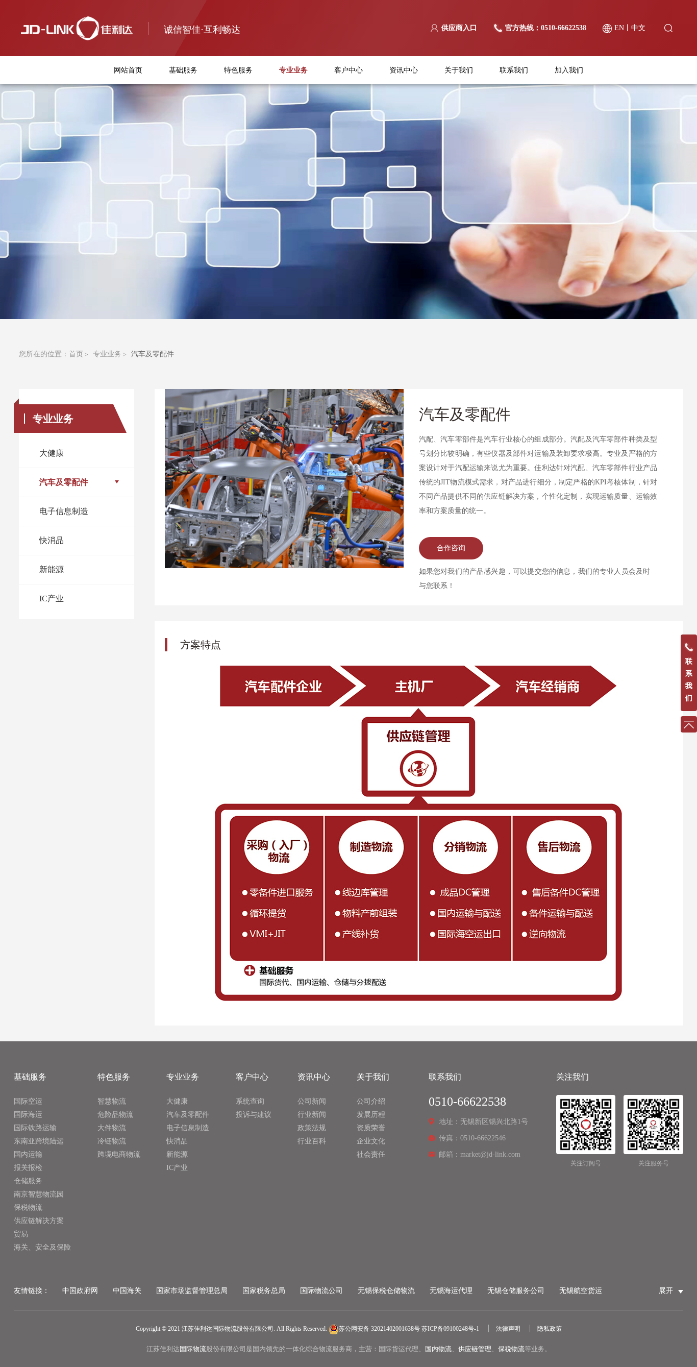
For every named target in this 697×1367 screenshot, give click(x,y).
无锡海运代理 (451, 1291)
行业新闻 (311, 1114)
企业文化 (371, 1141)
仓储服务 (28, 1181)
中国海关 (127, 1291)
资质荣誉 (371, 1128)
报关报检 (28, 1167)
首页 (76, 354)
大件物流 (111, 1128)
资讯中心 (403, 70)
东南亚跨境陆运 (39, 1141)
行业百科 (311, 1141)
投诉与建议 (253, 1114)
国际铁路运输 (35, 1128)
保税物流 (28, 1207)
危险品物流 (115, 1114)
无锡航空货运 (580, 1291)
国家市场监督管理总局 (192, 1291)
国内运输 (28, 1154)
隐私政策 (549, 1328)
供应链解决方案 (39, 1221)
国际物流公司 (321, 1291)
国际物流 (193, 1349)
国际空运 (28, 1101)
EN (619, 28)
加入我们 (569, 70)
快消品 (51, 540)
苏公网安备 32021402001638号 (379, 1328)
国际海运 (28, 1114)
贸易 (21, 1234)
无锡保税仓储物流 (386, 1291)
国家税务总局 (263, 1291)
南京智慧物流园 (39, 1194)
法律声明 (508, 1328)
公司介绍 (371, 1101)
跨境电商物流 (118, 1154)
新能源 (51, 569)
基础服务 (183, 70)
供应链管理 (474, 1349)
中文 (638, 28)
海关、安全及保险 (42, 1247)
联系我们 (514, 70)
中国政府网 (80, 1291)
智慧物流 (111, 1101)
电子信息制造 (63, 511)
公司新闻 (311, 1101)
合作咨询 (451, 548)
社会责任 (371, 1154)
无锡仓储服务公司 (515, 1291)
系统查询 (250, 1101)
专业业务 (293, 70)
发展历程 (371, 1114)
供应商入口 (459, 28)
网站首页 (128, 70)
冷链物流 (111, 1141)
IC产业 (51, 598)
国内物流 (438, 1349)
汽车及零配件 (63, 482)
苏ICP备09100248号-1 (450, 1328)
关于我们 (458, 70)
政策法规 (311, 1128)
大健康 (51, 453)
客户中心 (348, 70)
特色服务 (238, 70)
